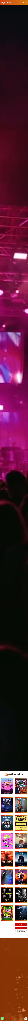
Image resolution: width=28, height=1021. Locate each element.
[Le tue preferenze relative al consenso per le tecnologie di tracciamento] (25, 1018)
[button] (21, 2)
